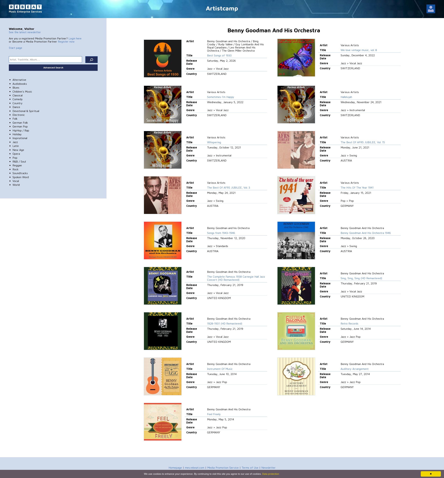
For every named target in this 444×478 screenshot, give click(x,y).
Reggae (17, 165)
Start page (15, 47)
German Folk (20, 122)
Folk (15, 118)
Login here (75, 38)
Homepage (175, 467)
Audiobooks (19, 83)
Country (17, 103)
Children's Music (22, 91)
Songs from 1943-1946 (221, 232)
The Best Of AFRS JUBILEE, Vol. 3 (228, 187)
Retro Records (349, 323)
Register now (66, 41)
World (16, 184)
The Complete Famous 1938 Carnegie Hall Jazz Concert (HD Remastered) (236, 278)
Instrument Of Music (220, 368)
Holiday (17, 134)
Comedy (17, 99)
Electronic (18, 114)
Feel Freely (214, 414)
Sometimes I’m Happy (220, 96)
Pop (14, 157)
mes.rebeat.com (194, 467)
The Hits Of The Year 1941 (357, 187)
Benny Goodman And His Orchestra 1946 (366, 232)
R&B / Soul (19, 161)
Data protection (270, 473)
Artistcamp (222, 8)
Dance (16, 107)
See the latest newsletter (25, 32)
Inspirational (19, 138)
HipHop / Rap (20, 130)
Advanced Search (53, 67)
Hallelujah (346, 96)
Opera (16, 153)
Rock (15, 169)
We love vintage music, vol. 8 (359, 50)
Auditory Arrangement (355, 368)
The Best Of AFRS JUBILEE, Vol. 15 (363, 142)
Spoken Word (20, 177)
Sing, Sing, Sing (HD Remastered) (361, 278)
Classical (17, 95)
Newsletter (268, 467)
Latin (15, 145)
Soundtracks (20, 173)
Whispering (214, 142)
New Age (18, 149)
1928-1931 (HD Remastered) (224, 323)
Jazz (15, 142)
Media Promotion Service (223, 467)
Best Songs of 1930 (219, 55)
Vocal (15, 180)
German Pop (20, 126)
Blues (15, 87)
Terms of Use (250, 467)
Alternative (19, 79)
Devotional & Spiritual (25, 111)
